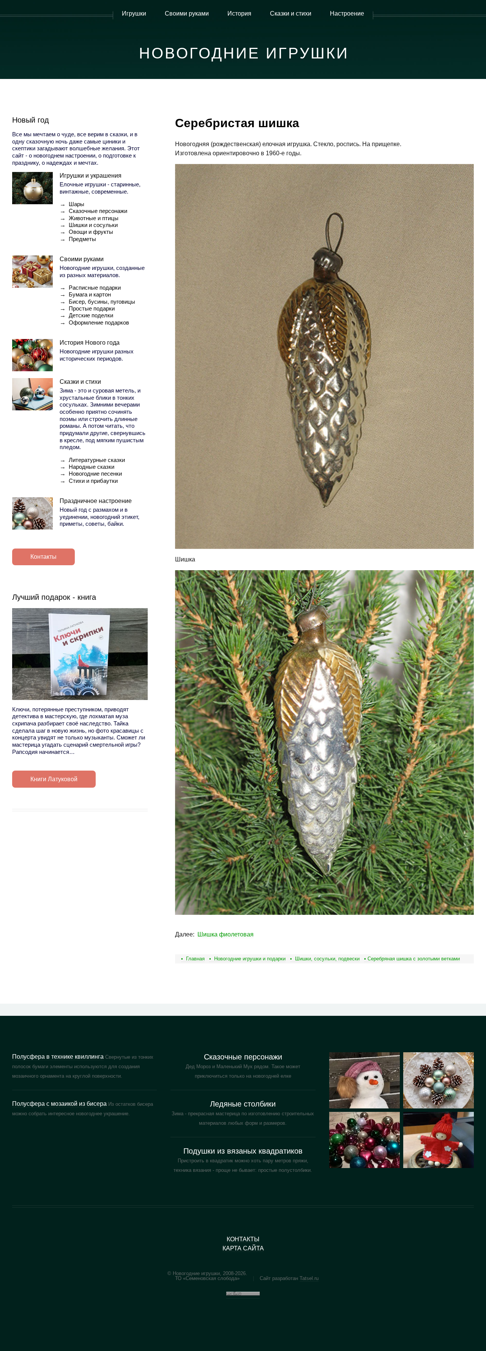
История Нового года (90, 342)
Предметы (82, 239)
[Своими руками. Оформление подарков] (364, 1140)
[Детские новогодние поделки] (438, 1080)
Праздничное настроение (96, 501)
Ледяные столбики (243, 1104)
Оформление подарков (99, 323)
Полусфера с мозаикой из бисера (59, 1103)
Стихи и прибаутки (93, 481)
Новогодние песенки (95, 474)
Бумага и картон (90, 295)
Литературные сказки (97, 460)
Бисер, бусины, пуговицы (102, 302)
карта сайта (243, 1248)
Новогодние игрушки (244, 53)
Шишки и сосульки (93, 225)
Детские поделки (91, 315)
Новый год (30, 120)
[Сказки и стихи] (32, 394)
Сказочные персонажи (98, 211)
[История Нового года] (32, 355)
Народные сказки (91, 467)
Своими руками (82, 259)
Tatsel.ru (309, 1278)
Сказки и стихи (80, 381)
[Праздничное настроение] (32, 513)
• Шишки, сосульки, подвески (325, 959)
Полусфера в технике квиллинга (58, 1056)
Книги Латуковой (53, 779)
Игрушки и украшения (91, 175)
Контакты (43, 556)
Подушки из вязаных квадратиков (243, 1151)
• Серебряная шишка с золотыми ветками (412, 959)
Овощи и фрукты (91, 232)
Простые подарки (92, 309)
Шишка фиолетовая (225, 934)
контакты (243, 1239)
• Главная (193, 959)
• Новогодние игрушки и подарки (247, 959)
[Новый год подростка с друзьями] (364, 1080)
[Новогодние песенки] (438, 1140)
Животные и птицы (93, 218)
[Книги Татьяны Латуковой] (80, 654)
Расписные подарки (95, 288)
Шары (76, 204)
